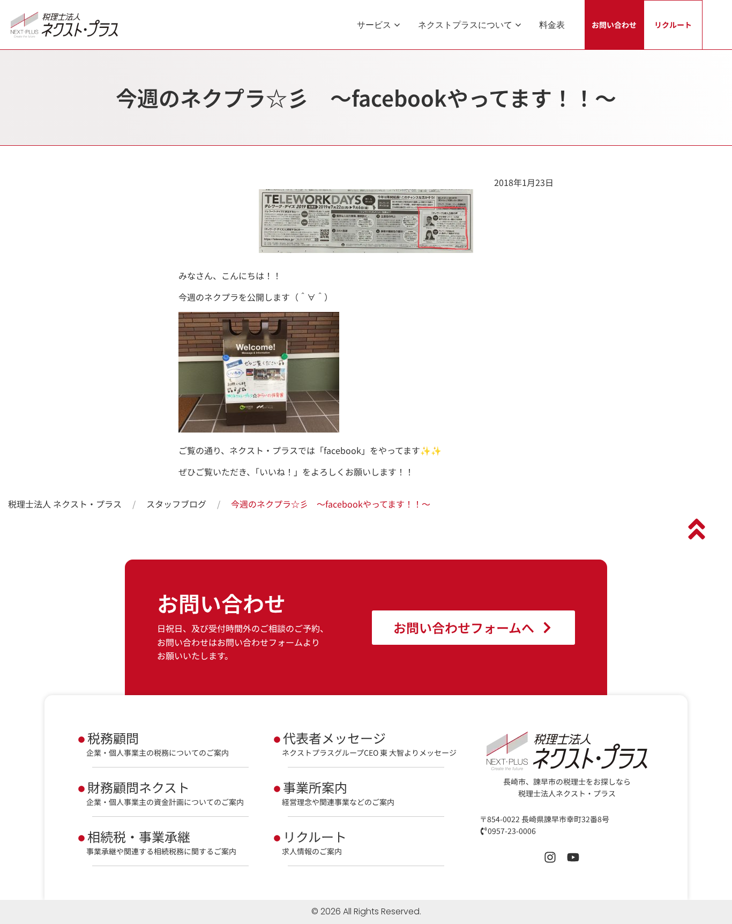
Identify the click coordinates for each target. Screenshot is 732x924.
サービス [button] (374, 24)
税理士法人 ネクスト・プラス (65, 503)
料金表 (552, 24)
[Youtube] (573, 857)
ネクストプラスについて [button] (465, 24)
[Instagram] (550, 857)
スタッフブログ (176, 503)
